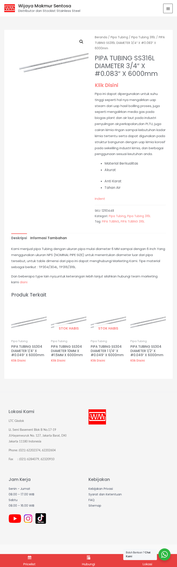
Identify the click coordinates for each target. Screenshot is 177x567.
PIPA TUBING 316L (133, 221)
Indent (100, 198)
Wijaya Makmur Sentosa (44, 6)
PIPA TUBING (110, 221)
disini (23, 282)
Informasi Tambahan (48, 238)
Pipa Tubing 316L (143, 37)
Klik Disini (106, 85)
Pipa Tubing (119, 37)
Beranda (101, 37)
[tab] (19, 238)
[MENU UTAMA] (168, 8)
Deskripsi (19, 238)
